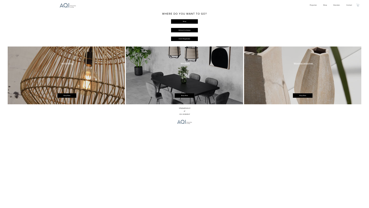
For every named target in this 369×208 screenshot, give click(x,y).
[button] (358, 5)
